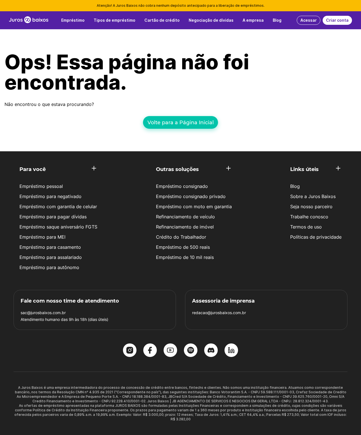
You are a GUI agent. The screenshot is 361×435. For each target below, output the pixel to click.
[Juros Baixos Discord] (211, 350)
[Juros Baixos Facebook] (150, 350)
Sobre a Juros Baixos (313, 196)
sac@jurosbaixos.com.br (43, 312)
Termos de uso (306, 227)
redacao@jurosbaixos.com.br (219, 312)
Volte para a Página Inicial (181, 122)
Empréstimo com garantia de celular (58, 206)
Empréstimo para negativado (50, 196)
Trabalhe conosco (309, 216)
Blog (295, 186)
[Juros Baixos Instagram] (130, 350)
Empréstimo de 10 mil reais (185, 257)
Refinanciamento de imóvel (185, 227)
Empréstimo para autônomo (49, 267)
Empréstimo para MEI (42, 237)
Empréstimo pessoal (41, 186)
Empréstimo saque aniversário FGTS (58, 227)
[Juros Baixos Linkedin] (231, 350)
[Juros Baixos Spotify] (190, 350)
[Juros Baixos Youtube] (170, 350)
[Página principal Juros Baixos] (28, 20)
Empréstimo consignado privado (191, 196)
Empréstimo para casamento (50, 247)
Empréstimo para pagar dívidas (53, 216)
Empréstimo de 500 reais (183, 247)
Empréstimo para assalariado (50, 257)
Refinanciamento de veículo (185, 216)
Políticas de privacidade (316, 237)
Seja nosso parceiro (311, 206)
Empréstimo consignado (182, 186)
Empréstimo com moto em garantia (194, 206)
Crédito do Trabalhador (181, 237)
